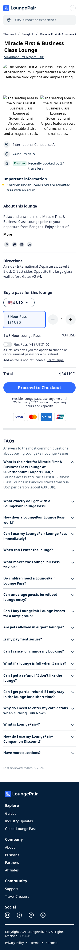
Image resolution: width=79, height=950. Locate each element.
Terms (35, 943)
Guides (10, 813)
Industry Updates (19, 821)
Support (11, 888)
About (10, 847)
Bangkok (28, 34)
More (7, 234)
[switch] (7, 344)
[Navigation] (72, 8)
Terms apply (55, 360)
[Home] (20, 8)
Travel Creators (17, 896)
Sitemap (52, 943)
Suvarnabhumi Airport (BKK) (24, 57)
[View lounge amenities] (40, 244)
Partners (12, 862)
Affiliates (12, 870)
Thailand (9, 34)
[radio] (24, 319)
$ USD (15, 302)
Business (12, 855)
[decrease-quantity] (53, 319)
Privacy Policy (14, 943)
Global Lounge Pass (20, 828)
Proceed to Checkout (39, 387)
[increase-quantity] (71, 319)
